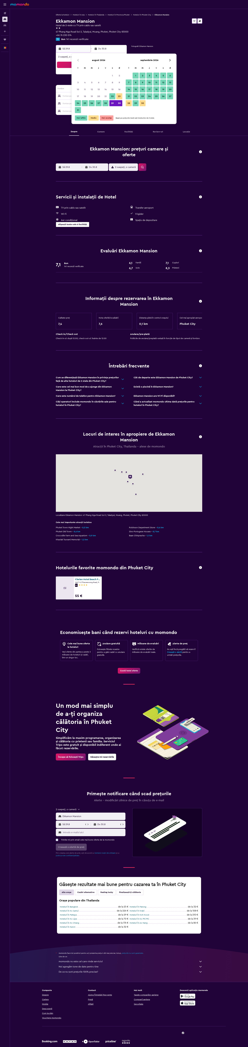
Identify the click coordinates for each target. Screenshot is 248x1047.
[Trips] (5, 39)
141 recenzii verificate (77, 39)
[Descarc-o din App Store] (187, 1003)
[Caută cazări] (5, 19)
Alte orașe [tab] (66, 892)
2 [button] (119, 75)
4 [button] (85, 82)
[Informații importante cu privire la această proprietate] (200, 301)
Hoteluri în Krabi (137, 911)
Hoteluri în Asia (79, 15)
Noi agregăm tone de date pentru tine (78, 967)
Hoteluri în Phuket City (142, 15)
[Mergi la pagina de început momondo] (19, 4)
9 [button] (119, 82)
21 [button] (105, 96)
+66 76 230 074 (63, 35)
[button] (5, 4)
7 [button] (105, 82)
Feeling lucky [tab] (106, 892)
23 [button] (119, 96)
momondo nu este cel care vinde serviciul (81, 961)
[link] (129, 671)
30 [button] (119, 103)
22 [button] (112, 96)
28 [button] (105, 103)
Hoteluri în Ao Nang (139, 923)
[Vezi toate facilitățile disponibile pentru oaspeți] (200, 197)
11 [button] (85, 89)
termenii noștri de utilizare (105, 853)
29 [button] (112, 103)
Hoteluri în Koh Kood (139, 915)
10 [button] (78, 89)
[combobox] (93, 816)
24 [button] (78, 103)
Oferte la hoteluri (62, 15)
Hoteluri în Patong (138, 907)
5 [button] (91, 82)
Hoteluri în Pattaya (68, 915)
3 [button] (78, 82)
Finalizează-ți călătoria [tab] (130, 892)
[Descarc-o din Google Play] (187, 996)
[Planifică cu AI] (5, 31)
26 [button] (91, 103)
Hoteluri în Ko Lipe (68, 919)
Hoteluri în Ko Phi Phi (139, 919)
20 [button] (98, 96)
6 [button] (98, 82)
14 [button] (105, 89)
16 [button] (119, 89)
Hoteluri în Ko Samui (69, 911)
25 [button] (85, 103)
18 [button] (85, 96)
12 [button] (92, 89)
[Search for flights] (5, 13)
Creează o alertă (174, 652)
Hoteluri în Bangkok (69, 907)
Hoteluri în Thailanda (96, 15)
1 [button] (112, 75)
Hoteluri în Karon (67, 927)
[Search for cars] (5, 25)
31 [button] (78, 110)
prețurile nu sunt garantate (132, 953)
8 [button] (112, 82)
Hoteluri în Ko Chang (69, 923)
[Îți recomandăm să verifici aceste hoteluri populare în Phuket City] (200, 568)
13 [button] (99, 89)
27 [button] (98, 103)
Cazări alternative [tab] (85, 892)
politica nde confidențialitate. (68, 855)
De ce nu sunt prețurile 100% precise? (78, 972)
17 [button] (78, 96)
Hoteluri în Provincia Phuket (119, 15)
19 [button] (92, 96)
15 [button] (112, 89)
